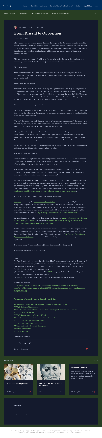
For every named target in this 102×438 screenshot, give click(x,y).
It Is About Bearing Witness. (18, 384)
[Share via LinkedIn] (25, 343)
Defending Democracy (79, 367)
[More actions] (86, 27)
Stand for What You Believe (39, 13)
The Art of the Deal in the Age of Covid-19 (50, 385)
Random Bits (23, 13)
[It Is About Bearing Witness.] (18, 372)
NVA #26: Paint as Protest (60, 13)
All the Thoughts (9, 13)
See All (96, 360)
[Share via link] (30, 343)
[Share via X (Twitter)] (20, 343)
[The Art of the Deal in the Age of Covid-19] (51, 372)
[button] (95, 13)
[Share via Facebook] (15, 343)
